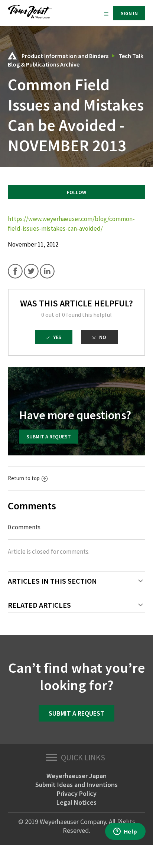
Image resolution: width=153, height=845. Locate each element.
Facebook (15, 271)
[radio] (53, 337)
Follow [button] (76, 192)
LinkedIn (47, 271)
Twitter (31, 271)
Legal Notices (76, 802)
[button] (106, 14)
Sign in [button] (129, 13)
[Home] (30, 16)
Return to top (24, 478)
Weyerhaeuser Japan (76, 775)
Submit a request (48, 436)
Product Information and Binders (65, 56)
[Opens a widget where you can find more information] (125, 832)
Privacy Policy (77, 793)
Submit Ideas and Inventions (76, 784)
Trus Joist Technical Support (12, 56)
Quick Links (83, 757)
